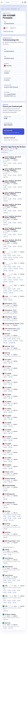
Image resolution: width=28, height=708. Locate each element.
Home (2, 9)
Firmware (7, 9)
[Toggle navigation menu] (25, 2)
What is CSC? (5, 152)
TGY (19, 9)
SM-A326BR (13, 9)
